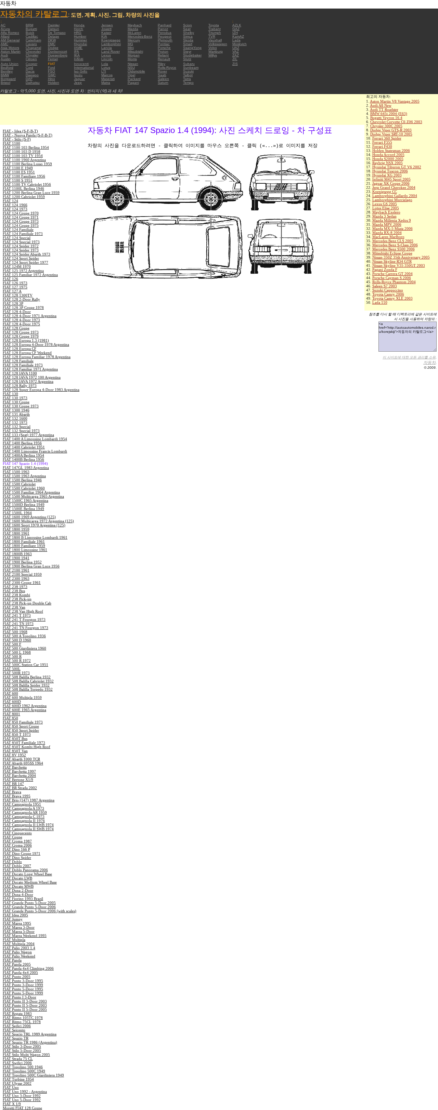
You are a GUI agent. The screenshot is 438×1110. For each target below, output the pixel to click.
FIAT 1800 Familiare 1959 (24, 546)
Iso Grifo (80, 71)
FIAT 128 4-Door (17, 312)
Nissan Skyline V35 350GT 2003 (398, 265)
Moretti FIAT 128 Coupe (22, 1108)
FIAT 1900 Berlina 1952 (22, 562)
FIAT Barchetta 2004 (19, 775)
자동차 (429, 362)
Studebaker (192, 55)
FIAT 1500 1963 (16, 472)
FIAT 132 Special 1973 (21, 431)
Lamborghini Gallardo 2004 (394, 196)
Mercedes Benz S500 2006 (393, 249)
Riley (161, 64)
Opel (131, 75)
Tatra (187, 79)
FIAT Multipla (14, 940)
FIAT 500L (12, 669)
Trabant (214, 29)
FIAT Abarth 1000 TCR (21, 759)
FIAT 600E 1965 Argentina (24, 710)
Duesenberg (57, 55)
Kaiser (106, 33)
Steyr (187, 51)
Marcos (107, 75)
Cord (29, 67)
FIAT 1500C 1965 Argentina (25, 500)
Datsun (53, 29)
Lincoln (107, 59)
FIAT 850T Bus (15, 738)
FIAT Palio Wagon (17, 952)
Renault (164, 59)
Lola (104, 64)
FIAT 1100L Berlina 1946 (23, 188)
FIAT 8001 (11, 714)
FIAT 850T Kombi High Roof (26, 747)
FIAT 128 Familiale (18, 361)
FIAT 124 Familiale (18, 229)
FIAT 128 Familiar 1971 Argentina (30, 369)
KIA (104, 36)
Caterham (33, 40)
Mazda (133, 29)
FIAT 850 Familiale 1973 (23, 722)
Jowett (106, 29)
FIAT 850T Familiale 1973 (24, 743)
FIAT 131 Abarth (16, 414)
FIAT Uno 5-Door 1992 (22, 1100)
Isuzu (78, 75)
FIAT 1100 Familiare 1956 (24, 176)
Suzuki (188, 71)
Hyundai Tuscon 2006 (390, 171)
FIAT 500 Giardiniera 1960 (24, 648)
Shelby (188, 33)
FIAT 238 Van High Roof (23, 611)
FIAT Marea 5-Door (19, 931)
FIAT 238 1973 (15, 587)
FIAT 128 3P (13, 303)
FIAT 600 (10, 693)
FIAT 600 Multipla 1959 (22, 697)
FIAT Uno (11, 1087)
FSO (51, 71)
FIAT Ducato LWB (17, 878)
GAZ (236, 29)
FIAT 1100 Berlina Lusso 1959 (27, 164)
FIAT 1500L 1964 (17, 513)
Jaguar (79, 79)
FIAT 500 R (12, 656)
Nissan (133, 64)
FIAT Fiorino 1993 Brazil (23, 899)
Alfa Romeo (10, 33)
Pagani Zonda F (384, 269)
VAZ (235, 51)
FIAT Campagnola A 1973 (23, 808)
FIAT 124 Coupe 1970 (21, 213)
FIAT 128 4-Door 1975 (21, 324)
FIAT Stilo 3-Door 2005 (22, 1046)
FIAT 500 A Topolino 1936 (24, 636)
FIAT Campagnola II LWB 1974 (28, 825)
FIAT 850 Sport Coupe (21, 726)
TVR (211, 36)
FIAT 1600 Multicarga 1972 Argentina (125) (38, 521)
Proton (163, 51)
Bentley (7, 71)
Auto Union (9, 64)
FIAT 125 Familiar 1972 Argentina (30, 275)
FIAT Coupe (12, 837)
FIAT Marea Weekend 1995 (25, 935)
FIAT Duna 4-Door (18, 894)
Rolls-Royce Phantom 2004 (394, 282)
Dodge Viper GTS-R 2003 (391, 130)
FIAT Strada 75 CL (18, 1059)
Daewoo (32, 75)
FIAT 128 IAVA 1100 (20, 373)
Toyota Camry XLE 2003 (392, 298)
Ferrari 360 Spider (386, 138)
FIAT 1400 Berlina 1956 (22, 443)
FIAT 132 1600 (15, 418)
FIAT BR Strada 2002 (20, 788)
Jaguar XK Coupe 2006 (391, 183)
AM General (10, 40)
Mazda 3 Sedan (384, 216)
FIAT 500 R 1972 (17, 660)
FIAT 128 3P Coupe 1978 (23, 307)
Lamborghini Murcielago (392, 200)
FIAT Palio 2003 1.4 (19, 948)
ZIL (234, 59)
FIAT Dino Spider (17, 858)
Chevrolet (33, 51)
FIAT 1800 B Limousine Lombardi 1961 (35, 537)
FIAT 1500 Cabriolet (19, 484)
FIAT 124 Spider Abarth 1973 (26, 254)
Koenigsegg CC (384, 192)
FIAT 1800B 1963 (17, 554)
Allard (5, 36)
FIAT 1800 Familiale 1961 (24, 541)
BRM (29, 25)
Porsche (164, 48)
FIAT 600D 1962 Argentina (25, 706)
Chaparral (33, 48)
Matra (105, 82)
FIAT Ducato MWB (18, 886)
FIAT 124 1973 (15, 209)
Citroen (31, 59)
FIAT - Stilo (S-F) (17, 139)
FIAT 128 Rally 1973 (20, 385)
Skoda (188, 40)
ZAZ (235, 55)
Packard (134, 79)
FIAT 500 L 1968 (17, 652)
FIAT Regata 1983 (17, 1013)
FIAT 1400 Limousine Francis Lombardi (35, 451)
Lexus (106, 55)
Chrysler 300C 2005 (386, 126)
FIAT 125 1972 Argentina (23, 271)
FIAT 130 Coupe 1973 (21, 406)
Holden (53, 82)
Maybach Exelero (386, 212)
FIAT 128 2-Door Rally (21, 299)
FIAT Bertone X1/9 (18, 780)
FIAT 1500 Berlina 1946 (22, 480)
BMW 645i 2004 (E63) (388, 114)
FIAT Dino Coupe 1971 (21, 853)
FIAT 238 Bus (14, 591)
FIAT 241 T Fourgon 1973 (24, 619)
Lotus (105, 67)
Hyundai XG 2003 (387, 175)
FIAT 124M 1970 (17, 266)
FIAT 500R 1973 (16, 673)
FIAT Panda (12, 960)
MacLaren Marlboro (388, 237)
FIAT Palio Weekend (19, 956)
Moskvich (239, 44)
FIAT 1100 (11, 143)
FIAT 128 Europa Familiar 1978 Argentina (36, 357)
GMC (52, 75)
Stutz (187, 59)
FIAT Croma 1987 (17, 841)
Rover (162, 71)
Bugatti (31, 29)
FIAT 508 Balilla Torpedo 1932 (28, 689)
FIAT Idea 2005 (15, 915)
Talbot (188, 75)
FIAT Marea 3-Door (19, 927)
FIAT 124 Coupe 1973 (21, 221)
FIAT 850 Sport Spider (21, 730)
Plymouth (165, 40)
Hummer (80, 40)
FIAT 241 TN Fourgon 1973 (25, 628)
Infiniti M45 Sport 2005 (391, 179)
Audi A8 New (380, 105)
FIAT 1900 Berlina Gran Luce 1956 (31, 566)
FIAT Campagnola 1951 (22, 804)
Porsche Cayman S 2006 (391, 278)
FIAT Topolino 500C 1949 (24, 1071)
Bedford (7, 67)
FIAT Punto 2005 (16, 977)
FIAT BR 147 (13, 784)
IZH (235, 33)
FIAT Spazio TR (15, 1038)
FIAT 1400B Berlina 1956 (23, 459)
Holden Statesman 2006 (391, 150)
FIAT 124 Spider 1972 (21, 246)
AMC (4, 44)
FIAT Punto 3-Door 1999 (23, 985)
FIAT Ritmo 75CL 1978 (22, 1022)
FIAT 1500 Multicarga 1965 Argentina (33, 496)
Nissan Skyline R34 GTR (392, 261)
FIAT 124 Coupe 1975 (21, 225)
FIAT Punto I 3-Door (19, 997)
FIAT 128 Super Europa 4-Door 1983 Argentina (41, 390)
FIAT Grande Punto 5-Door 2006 (29, 907)
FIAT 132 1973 (15, 422)
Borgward (8, 79)
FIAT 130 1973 (15, 398)
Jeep (78, 82)
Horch (78, 29)
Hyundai (80, 44)
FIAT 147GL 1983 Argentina (26, 468)
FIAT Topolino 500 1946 (23, 1067)
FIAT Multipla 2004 (19, 944)
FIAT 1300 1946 (16, 410)
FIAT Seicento (14, 1030)
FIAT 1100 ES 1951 (19, 172)
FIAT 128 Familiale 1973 (23, 365)
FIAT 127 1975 (15, 287)
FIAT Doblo (12, 862)
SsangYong (192, 48)
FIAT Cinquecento (17, 833)
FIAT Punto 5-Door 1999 (23, 993)
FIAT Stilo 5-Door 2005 (22, 1050)
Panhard (164, 25)
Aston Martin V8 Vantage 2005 (395, 101)
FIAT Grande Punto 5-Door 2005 (29, 903)
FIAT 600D (12, 702)
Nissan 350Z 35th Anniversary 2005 (401, 257)
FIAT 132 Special (16, 427)
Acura (5, 29)
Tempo (188, 82)
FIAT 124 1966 (15, 205)
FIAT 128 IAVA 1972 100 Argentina (32, 377)
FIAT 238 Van (14, 607)
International (84, 67)
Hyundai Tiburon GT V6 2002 (396, 167)
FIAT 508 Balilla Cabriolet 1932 (28, 681)
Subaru (189, 64)
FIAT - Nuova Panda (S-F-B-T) (27, 135)
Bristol (5, 82)
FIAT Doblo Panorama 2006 (25, 870)
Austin (6, 59)
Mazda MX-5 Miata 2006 (392, 228)
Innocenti (81, 64)
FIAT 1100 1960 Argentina (24, 160)
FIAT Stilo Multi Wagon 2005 (26, 1055)
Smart (187, 44)
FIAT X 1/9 (12, 1104)
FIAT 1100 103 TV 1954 (23, 156)
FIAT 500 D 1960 (17, 640)
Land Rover (110, 51)
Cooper (31, 64)
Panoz (163, 29)
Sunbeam (190, 67)
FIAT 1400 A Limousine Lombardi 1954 (35, 439)
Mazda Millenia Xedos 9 (391, 220)
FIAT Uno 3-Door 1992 (22, 1096)
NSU (131, 67)
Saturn (163, 82)
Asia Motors (10, 48)
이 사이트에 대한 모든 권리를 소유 (409, 357)
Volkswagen (217, 44)
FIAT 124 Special (16, 238)
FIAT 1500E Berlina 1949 (23, 509)
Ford (51, 67)
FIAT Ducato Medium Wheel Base (30, 882)
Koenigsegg (110, 40)
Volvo (212, 48)
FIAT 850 (10, 718)
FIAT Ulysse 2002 (17, 1083)
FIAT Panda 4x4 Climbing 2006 (28, 968)
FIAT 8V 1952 (14, 755)
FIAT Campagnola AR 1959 (25, 812)
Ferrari (53, 59)
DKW (52, 40)
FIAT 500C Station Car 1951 (25, 665)
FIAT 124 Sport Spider (21, 258)
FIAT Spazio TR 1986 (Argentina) (30, 1042)
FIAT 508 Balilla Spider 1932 (26, 685)
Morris (132, 59)
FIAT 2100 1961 (16, 570)
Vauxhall (215, 40)
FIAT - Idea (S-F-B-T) (20, 131)
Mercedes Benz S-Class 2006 (395, 245)
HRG (77, 33)
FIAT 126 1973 (15, 283)
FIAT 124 (10, 201)
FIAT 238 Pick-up (17, 599)
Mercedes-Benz (140, 36)
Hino (51, 79)
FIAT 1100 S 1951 (18, 180)
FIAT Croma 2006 (17, 845)
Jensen (107, 25)
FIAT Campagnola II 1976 (24, 821)
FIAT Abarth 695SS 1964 (23, 763)
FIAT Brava (12, 792)
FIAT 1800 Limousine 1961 (25, 550)
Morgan (134, 55)
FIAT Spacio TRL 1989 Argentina (29, 1034)
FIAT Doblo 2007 (17, 866)
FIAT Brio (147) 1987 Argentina (28, 800)
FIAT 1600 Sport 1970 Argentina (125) (34, 525)
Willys (212, 55)
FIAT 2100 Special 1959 (22, 574)
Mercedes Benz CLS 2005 (392, 241)
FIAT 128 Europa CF (19, 349)
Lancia (106, 48)
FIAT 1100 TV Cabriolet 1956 (27, 184)
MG (130, 44)
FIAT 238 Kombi (16, 595)
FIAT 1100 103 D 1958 (21, 151)
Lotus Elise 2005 (385, 208)
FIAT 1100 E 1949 (18, 168)
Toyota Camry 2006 (388, 294)
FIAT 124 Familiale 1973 (23, 234)
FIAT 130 (10, 394)
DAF (29, 79)
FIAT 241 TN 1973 (18, 624)
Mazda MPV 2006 (386, 224)
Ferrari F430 (382, 146)
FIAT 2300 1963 (16, 578)
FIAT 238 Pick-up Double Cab (27, 603)
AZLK (236, 25)
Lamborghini (111, 44)
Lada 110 (379, 302)
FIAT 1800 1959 (16, 529)
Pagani (133, 82)
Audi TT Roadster (384, 109)
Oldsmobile (136, 71)
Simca (188, 36)
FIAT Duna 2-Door (18, 890)
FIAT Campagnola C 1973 (23, 816)
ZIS (235, 64)
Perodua (164, 33)
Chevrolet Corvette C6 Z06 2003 (396, 122)
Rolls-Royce (167, 67)
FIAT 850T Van (15, 751)
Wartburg (215, 51)
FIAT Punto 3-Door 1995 (23, 981)
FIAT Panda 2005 (17, 964)
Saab (162, 75)
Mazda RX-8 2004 (387, 233)
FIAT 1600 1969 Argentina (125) (29, 517)
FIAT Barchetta (15, 767)
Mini (131, 48)
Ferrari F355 (382, 142)
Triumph (214, 33)
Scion (187, 25)
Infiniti (78, 59)
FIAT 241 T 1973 (17, 615)
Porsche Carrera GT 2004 (392, 274)
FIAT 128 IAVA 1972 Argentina (28, 381)
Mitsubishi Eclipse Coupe (392, 253)
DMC (51, 44)
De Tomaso (57, 33)
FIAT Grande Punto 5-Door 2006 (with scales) (39, 911)
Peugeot (164, 36)
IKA (77, 55)
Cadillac (32, 36)
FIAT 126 (10, 279)
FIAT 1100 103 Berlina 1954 (26, 147)
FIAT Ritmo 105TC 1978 (23, 1018)
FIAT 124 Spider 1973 (21, 250)
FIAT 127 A (12, 291)
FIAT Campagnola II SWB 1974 (28, 829)
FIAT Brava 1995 (16, 796)
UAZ (235, 48)
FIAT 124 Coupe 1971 (21, 217)
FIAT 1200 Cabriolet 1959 (24, 197)
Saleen (163, 79)
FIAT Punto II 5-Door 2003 (25, 1005)
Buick (30, 33)
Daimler (54, 25)
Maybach (135, 25)
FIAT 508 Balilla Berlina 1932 (27, 677)
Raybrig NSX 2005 (387, 163)
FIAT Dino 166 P (16, 849)
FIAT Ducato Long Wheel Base (27, 874)
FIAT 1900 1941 (16, 558)
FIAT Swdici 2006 (17, 1063)
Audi (4, 55)
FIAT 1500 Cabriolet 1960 (24, 488)
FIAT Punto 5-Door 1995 (23, 989)
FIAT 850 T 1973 (17, 734)
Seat (187, 29)
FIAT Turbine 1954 (18, 1079)
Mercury (134, 40)
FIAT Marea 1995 (17, 923)
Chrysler (32, 55)
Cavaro (31, 44)
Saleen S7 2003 (384, 286)
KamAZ (238, 36)
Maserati (108, 79)
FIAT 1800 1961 (16, 533)
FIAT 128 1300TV (18, 295)
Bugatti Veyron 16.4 (386, 118)
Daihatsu (33, 82)
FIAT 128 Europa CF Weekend (27, 353)
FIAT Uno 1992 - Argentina (25, 1091)
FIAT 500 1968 (15, 632)
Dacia (30, 71)
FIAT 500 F (12, 644)
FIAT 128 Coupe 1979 (21, 336)
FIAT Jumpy (13, 919)
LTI (103, 71)
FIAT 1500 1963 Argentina (24, 476)
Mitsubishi (135, 51)
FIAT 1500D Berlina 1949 (23, 504)
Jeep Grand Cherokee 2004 (393, 187)
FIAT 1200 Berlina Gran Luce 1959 (31, 193)
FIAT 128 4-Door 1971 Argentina (29, 316)
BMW (5, 75)
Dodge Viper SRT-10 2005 (391, 134)
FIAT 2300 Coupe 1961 (22, 582)
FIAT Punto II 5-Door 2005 (25, 1009)
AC (3, 25)
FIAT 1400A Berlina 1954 (23, 455)
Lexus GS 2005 (384, 204)
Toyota (213, 25)
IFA (76, 51)
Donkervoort (57, 51)
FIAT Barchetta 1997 (19, 771)
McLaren (134, 33)
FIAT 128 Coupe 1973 (21, 332)
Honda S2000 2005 (387, 159)
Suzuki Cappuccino (387, 290)
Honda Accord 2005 (388, 155)
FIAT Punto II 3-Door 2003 (25, 1001)
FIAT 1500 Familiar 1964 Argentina (31, 492)
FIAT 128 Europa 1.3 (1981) (26, 340)
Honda (79, 25)
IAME (78, 48)
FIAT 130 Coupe (16, 402)
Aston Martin (11, 51)
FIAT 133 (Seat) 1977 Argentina (28, 435)
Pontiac (164, 44)
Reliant (163, 55)
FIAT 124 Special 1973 (21, 242)
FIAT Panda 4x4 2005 (20, 972)
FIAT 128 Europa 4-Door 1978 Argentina (36, 344)
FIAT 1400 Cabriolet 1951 (24, 447)
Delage (53, 36)
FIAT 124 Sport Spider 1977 (25, 262)
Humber (80, 36)
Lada (236, 40)
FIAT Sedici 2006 (17, 1026)
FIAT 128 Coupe (16, 328)
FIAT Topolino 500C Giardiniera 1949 (33, 1075)
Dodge (53, 48)
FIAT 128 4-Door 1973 (21, 320)
